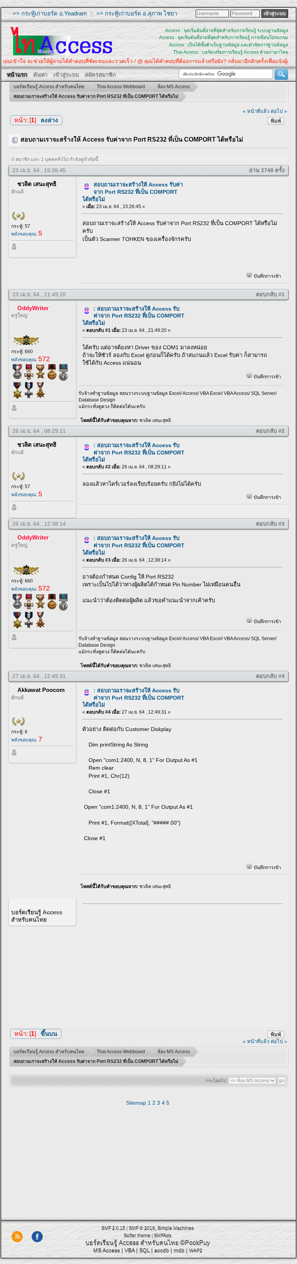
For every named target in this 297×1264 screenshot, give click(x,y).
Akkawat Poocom (41, 690)
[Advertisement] (179, 964)
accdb (161, 1250)
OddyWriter (33, 308)
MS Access (106, 1250)
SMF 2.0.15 (113, 1228)
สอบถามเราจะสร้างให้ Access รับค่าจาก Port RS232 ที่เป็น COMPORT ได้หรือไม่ (132, 191)
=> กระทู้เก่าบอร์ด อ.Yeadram (50, 13)
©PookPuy (195, 1242)
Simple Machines (175, 1228)
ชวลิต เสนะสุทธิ (36, 184)
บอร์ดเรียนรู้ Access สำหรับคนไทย (132, 1242)
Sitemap (136, 1103)
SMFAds (162, 1235)
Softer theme (137, 1235)
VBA (130, 1250)
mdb (179, 1250)
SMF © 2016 (142, 1228)
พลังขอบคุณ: (26, 234)
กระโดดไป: (216, 1080)
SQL (144, 1250)
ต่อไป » (279, 111)
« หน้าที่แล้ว (256, 111)
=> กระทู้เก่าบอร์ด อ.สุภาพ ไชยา (136, 13)
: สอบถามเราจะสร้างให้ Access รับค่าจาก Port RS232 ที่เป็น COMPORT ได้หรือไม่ (133, 316)
